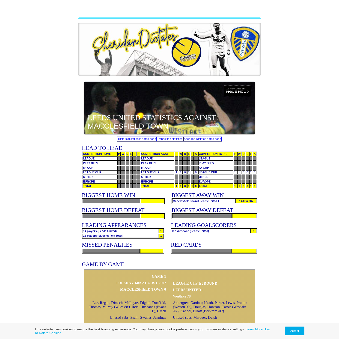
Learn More (254, 329)
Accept (294, 331)
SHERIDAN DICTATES (169, 10)
